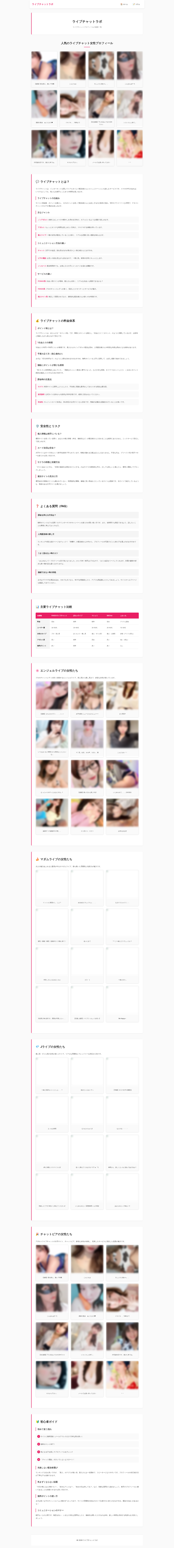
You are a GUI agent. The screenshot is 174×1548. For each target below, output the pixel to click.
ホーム (124, 4)
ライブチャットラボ (42, 4)
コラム (136, 4)
